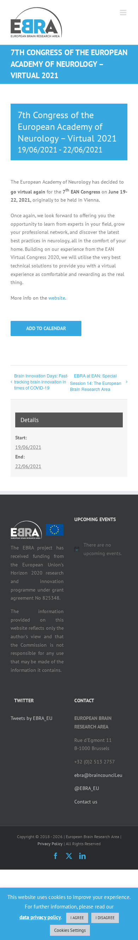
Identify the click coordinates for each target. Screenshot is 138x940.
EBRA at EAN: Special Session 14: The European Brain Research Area (95, 382)
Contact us (85, 801)
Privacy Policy (50, 843)
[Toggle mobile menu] (123, 12)
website (56, 298)
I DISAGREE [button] (105, 917)
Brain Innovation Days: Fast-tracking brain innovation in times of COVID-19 (41, 382)
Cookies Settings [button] (70, 930)
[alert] (100, 549)
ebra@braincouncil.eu (98, 775)
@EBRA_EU (86, 788)
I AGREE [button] (77, 917)
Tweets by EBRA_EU (31, 718)
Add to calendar (46, 328)
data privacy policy (40, 917)
